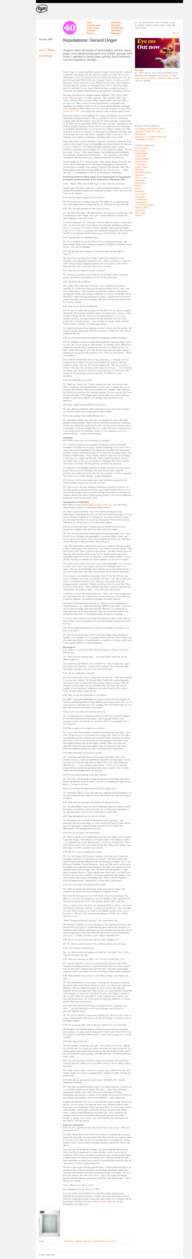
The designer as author (144, 139)
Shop (169, 78)
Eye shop (102, 1201)
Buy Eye (139, 70)
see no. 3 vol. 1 (72, 111)
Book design (140, 150)
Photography (140, 183)
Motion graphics (142, 207)
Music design (140, 177)
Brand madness (141, 153)
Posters (138, 185)
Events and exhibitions (144, 204)
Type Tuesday (141, 193)
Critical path (140, 156)
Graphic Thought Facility (98, 504)
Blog (89, 22)
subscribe (152, 78)
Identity (138, 215)
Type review (140, 210)
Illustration (139, 169)
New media (140, 180)
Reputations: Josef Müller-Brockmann (151, 136)
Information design (143, 172)
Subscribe (116, 22)
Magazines (139, 174)
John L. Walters (47, 50)
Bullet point (140, 133)
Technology (140, 191)
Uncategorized (141, 199)
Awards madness (142, 147)
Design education (142, 158)
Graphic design (141, 166)
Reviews (138, 188)
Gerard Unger (46, 56)
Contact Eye (117, 28)
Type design (140, 212)
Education (116, 33)
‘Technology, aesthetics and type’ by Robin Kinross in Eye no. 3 (90, 1241)
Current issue (94, 25)
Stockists (116, 25)
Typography (140, 196)
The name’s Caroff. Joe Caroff (147, 131)
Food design (140, 164)
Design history (141, 161)
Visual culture (141, 201)
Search (176, 32)
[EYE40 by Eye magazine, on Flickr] (49, 1223)
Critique (91, 30)
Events (90, 33)
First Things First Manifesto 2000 (149, 128)
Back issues (93, 28)
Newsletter (116, 30)
